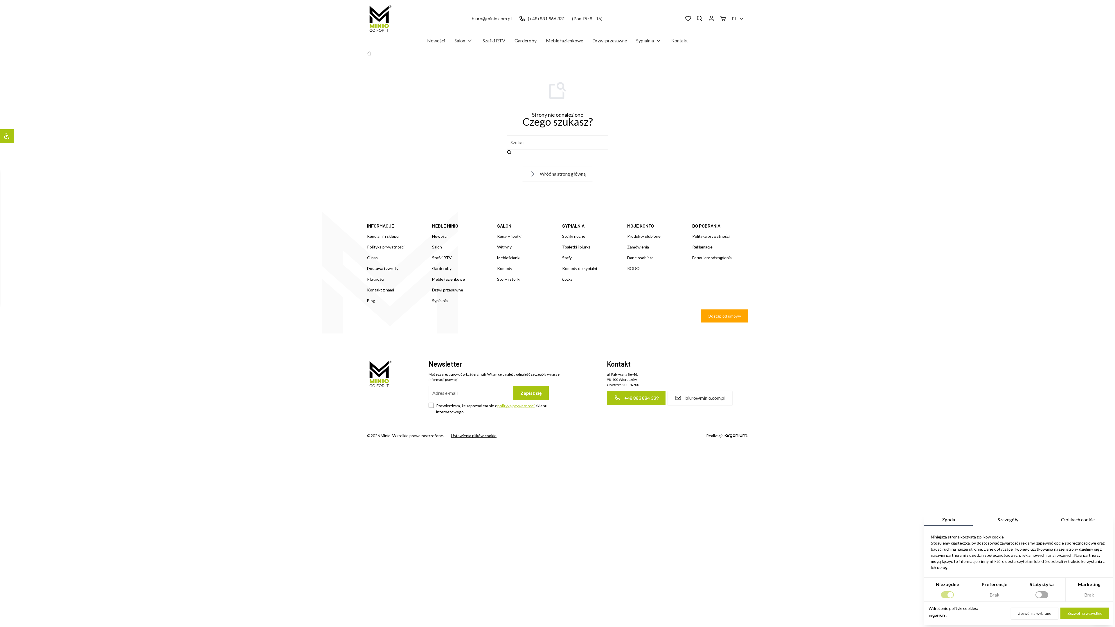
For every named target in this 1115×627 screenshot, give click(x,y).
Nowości (436, 40)
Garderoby (526, 40)
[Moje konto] (711, 18)
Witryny (504, 246)
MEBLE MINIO (445, 225)
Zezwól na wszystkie (1084, 613)
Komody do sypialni (579, 268)
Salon (459, 40)
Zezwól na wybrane (1034, 613)
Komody (504, 268)
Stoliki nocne (573, 236)
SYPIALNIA (573, 225)
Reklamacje (702, 246)
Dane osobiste (640, 257)
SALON (504, 225)
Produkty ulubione (644, 236)
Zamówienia (638, 246)
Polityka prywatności (385, 246)
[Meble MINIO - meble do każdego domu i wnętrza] (379, 19)
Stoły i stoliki (508, 279)
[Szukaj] (700, 18)
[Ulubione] (688, 18)
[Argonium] (938, 617)
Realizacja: (715, 435)
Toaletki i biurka (576, 246)
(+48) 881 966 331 (546, 18)
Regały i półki (509, 236)
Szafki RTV (494, 40)
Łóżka (567, 279)
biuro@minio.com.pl (492, 18)
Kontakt (679, 40)
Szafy (567, 257)
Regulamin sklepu (383, 236)
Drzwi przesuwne (609, 40)
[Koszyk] (723, 18)
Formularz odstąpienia (712, 257)
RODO (633, 268)
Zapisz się (531, 393)
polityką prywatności (516, 405)
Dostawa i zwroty (382, 268)
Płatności (375, 279)
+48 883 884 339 (641, 398)
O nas (372, 257)
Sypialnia (645, 40)
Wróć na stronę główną (563, 173)
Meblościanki (508, 257)
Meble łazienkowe (564, 40)
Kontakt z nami (380, 289)
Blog (371, 300)
